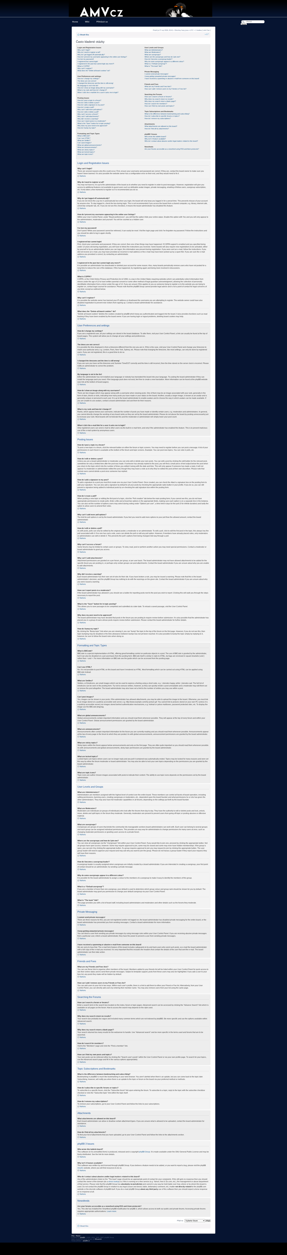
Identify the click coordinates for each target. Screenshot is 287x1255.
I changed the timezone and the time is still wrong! (95, 83)
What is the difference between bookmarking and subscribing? (167, 114)
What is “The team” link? (153, 66)
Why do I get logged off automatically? (91, 54)
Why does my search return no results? (159, 99)
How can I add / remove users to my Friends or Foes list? (165, 89)
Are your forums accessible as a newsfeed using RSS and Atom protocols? (172, 149)
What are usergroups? (153, 54)
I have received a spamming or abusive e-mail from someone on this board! (172, 78)
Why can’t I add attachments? (88, 116)
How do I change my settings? (88, 78)
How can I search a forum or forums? (158, 97)
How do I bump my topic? (86, 128)
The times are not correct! (86, 81)
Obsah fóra (84, 35)
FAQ (72, 1236)
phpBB (82, 1237)
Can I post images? (84, 143)
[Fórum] (143, 8)
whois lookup (113, 1182)
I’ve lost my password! (85, 59)
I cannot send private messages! (156, 74)
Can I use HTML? (83, 138)
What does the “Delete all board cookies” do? (93, 70)
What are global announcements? (89, 145)
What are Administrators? (154, 50)
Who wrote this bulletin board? (155, 136)
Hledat (78, 1236)
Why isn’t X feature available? (155, 139)
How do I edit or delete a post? (88, 102)
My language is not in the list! (87, 85)
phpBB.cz (86, 1241)
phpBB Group (144, 1152)
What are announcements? (87, 147)
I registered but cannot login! (87, 61)
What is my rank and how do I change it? (92, 90)
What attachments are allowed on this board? (161, 126)
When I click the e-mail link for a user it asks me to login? (97, 92)
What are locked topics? (86, 152)
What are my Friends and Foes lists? (158, 86)
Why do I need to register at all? (88, 52)
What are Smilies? (83, 140)
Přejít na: (180, 1220)
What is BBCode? (83, 136)
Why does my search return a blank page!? (160, 101)
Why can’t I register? (84, 68)
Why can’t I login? (83, 50)
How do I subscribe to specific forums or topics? (162, 116)
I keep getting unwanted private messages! (160, 76)
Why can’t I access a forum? (87, 114)
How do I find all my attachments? (157, 129)
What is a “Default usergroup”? (156, 64)
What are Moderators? (153, 52)
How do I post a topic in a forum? (89, 100)
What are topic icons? (85, 154)
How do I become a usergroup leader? (158, 59)
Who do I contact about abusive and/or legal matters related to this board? (171, 141)
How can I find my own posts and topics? (159, 106)
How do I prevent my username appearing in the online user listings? (102, 57)
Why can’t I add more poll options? (89, 109)
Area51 (80, 1168)
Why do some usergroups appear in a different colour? (164, 61)
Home (75, 21)
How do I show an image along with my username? (95, 88)
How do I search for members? (156, 104)
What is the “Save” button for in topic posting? (93, 123)
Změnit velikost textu (207, 34)
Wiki (87, 21)
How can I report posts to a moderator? (91, 121)
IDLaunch (98, 1239)
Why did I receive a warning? (87, 119)
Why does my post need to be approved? (92, 126)
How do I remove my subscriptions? (158, 118)
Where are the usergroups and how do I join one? (162, 57)
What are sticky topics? (85, 150)
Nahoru (83, 176)
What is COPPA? (83, 66)
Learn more (111, 1211)
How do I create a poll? (85, 107)
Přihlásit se (102, 21)
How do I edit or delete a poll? (88, 112)
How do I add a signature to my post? (90, 105)
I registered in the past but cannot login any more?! (95, 64)
